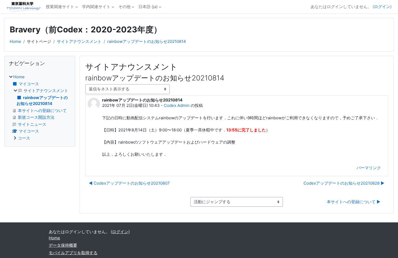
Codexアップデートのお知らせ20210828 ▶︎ (344, 183)
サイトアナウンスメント (79, 41)
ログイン (382, 6)
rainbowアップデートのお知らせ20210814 (146, 41)
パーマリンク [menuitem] (369, 167)
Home (15, 41)
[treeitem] (40, 107)
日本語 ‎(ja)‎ (148, 6)
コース (24, 138)
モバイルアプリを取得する (73, 252)
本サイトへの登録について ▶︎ (353, 201)
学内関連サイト (96, 6)
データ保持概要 (63, 245)
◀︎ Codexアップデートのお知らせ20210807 (129, 183)
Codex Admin (177, 105)
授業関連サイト (60, 6)
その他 (124, 6)
